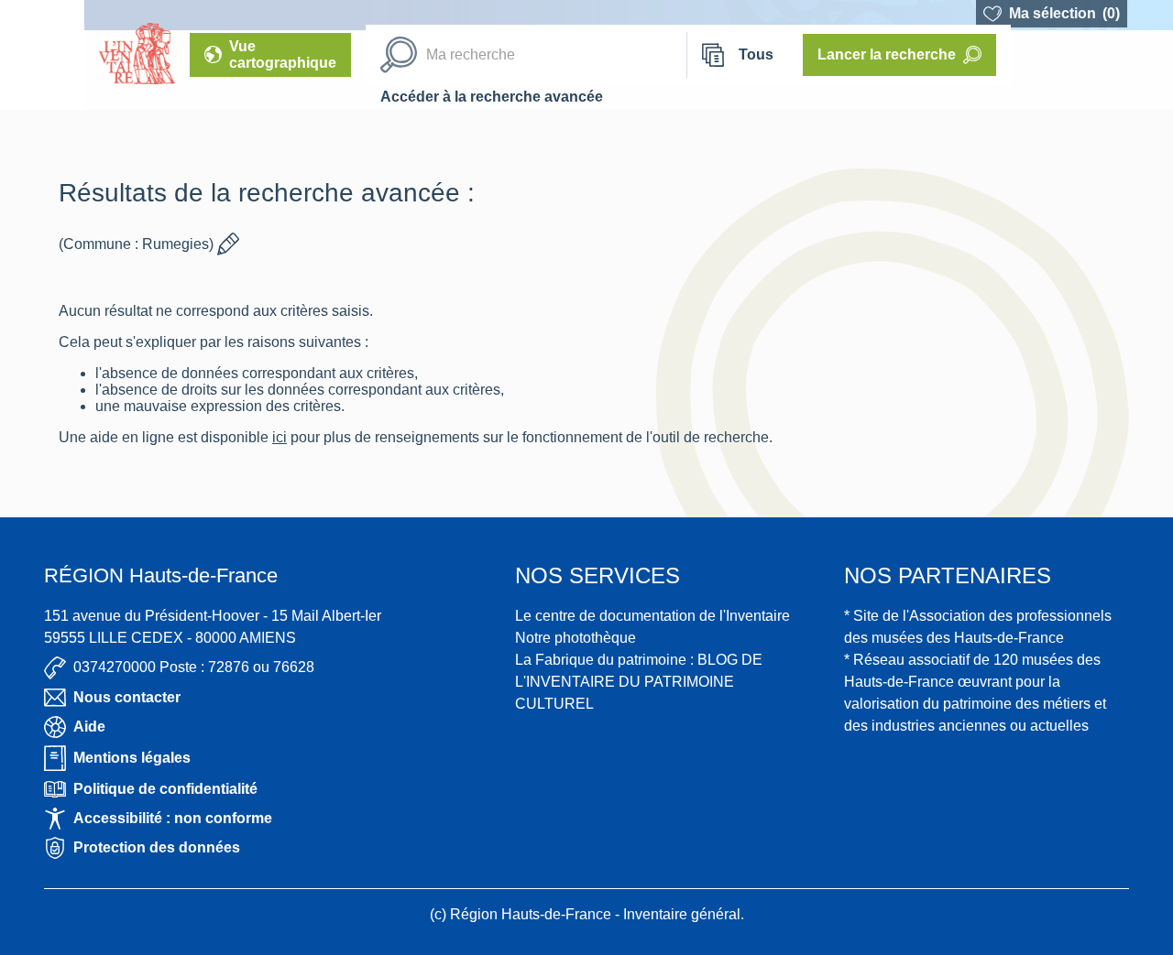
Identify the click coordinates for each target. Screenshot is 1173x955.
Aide (89, 726)
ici (279, 437)
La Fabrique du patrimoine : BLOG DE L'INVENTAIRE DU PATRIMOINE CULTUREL (638, 681)
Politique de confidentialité (165, 789)
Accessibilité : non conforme (172, 818)
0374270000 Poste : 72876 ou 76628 (193, 667)
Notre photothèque (575, 638)
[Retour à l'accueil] (42, 55)
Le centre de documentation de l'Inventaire (652, 616)
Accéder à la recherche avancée (491, 96)
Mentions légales (132, 757)
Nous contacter (127, 697)
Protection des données (156, 847)
